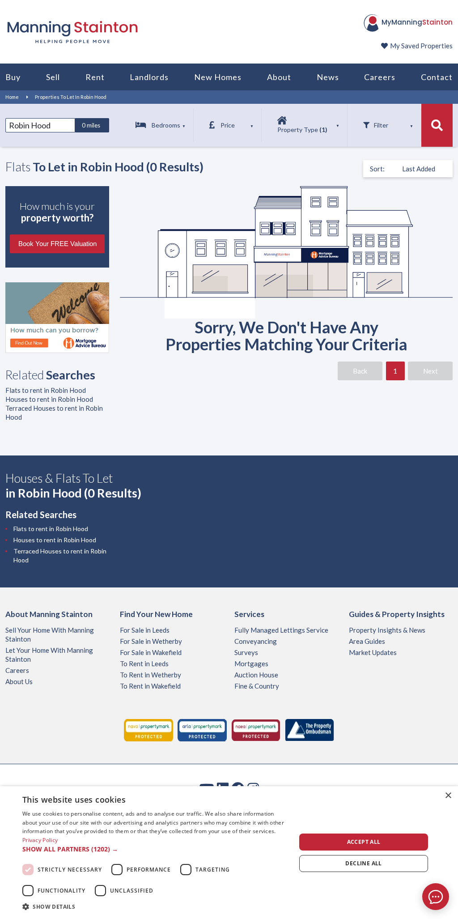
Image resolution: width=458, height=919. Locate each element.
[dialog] (229, 852)
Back (360, 371)
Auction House (256, 675)
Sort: (377, 169)
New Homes (218, 77)
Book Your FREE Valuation (57, 243)
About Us (19, 681)
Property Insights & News (387, 630)
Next (430, 371)
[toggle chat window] (435, 896)
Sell (53, 77)
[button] (155, 849)
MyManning (417, 22)
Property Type (302, 129)
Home (12, 97)
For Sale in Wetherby (151, 641)
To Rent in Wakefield (150, 686)
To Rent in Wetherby (150, 675)
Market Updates (373, 652)
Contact (437, 77)
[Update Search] (437, 125)
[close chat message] (441, 810)
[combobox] (40, 125)
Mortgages (251, 663)
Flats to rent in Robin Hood (45, 390)
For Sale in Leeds (145, 630)
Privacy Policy (40, 840)
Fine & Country (256, 686)
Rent (95, 77)
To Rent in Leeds (144, 663)
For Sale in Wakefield (151, 652)
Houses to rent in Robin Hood (49, 399)
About (279, 77)
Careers (379, 77)
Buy (13, 77)
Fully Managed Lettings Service (281, 630)
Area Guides (367, 641)
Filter (381, 125)
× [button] (448, 795)
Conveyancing (255, 641)
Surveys (246, 652)
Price (228, 125)
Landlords (149, 77)
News (328, 77)
